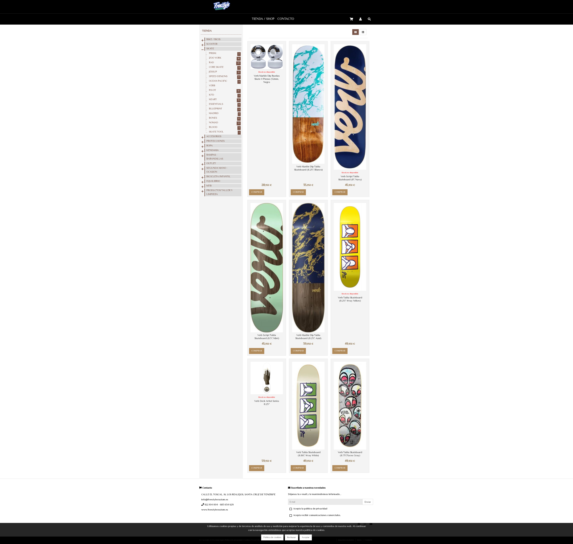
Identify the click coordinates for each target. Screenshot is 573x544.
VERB (224, 86)
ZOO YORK (224, 58)
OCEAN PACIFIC (224, 81)
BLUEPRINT (224, 109)
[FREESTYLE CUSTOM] (221, 11)
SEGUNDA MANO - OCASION (217, 170)
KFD (224, 95)
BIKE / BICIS (213, 39)
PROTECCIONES (215, 141)
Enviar (368, 502)
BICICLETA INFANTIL (218, 177)
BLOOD (224, 127)
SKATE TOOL (224, 132)
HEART (224, 99)
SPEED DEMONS (224, 76)
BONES (224, 118)
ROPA (209, 146)
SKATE (210, 49)
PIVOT (224, 90)
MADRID (224, 113)
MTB (209, 186)
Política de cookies (272, 537)
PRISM (224, 53)
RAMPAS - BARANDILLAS (214, 157)
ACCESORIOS (213, 136)
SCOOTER (211, 44)
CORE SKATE (224, 67)
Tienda (207, 31)
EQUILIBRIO (213, 181)
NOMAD (224, 123)
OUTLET (211, 163)
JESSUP (224, 72)
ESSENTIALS (224, 104)
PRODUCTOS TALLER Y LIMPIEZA (219, 192)
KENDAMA (212, 150)
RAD (224, 63)
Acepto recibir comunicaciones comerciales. (317, 515)
